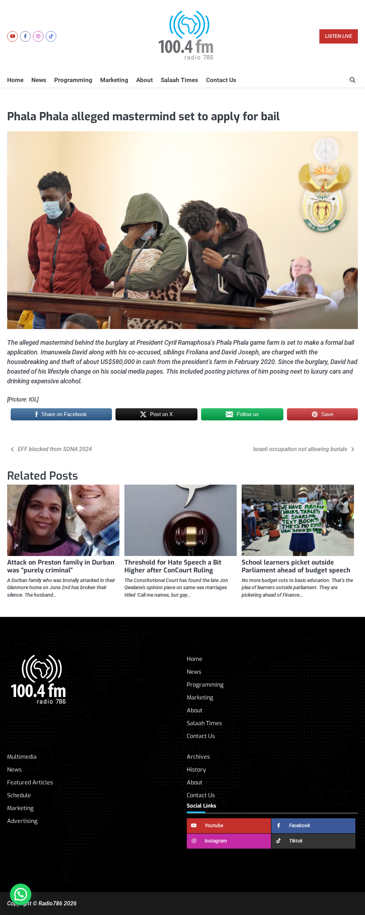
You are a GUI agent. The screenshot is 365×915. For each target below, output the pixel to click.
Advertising (22, 821)
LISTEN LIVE (338, 36)
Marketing (114, 80)
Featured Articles (30, 782)
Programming (73, 80)
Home (15, 80)
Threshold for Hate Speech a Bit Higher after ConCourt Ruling (172, 566)
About (144, 80)
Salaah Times (179, 80)
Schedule (19, 795)
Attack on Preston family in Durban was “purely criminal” (60, 566)
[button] (20, 894)
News (38, 80)
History (196, 769)
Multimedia (22, 756)
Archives (198, 756)
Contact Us (221, 80)
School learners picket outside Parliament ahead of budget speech (296, 566)
